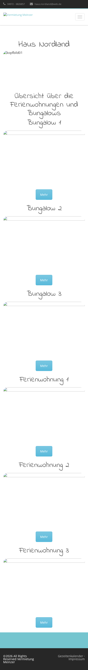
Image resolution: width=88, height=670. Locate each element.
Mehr (44, 195)
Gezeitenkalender (71, 656)
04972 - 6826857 (16, 4)
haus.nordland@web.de (47, 4)
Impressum (77, 659)
